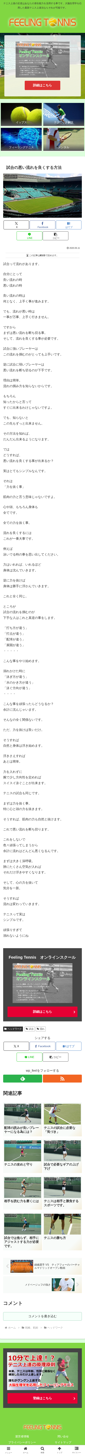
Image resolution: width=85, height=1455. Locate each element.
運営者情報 (22, 1436)
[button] (55, 235)
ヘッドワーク (15, 1029)
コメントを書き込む (42, 1316)
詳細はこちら (42, 85)
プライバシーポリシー (22, 1442)
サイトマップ (63, 1442)
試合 (31, 1029)
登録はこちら (42, 1398)
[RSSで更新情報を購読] (62, 1079)
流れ (42, 1029)
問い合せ (63, 1436)
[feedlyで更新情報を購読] (22, 1079)
